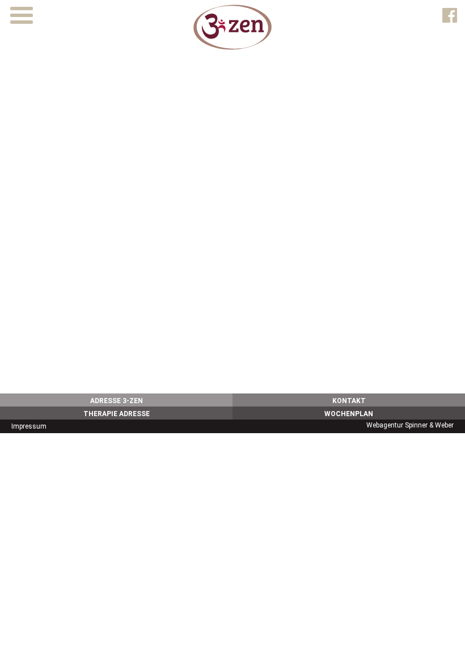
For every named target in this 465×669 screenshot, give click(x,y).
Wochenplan (348, 414)
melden (184, 356)
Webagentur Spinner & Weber (410, 425)
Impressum (28, 426)
